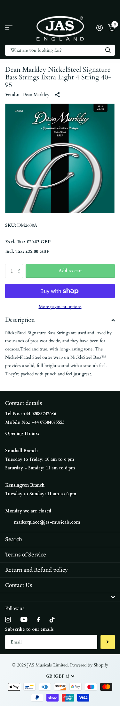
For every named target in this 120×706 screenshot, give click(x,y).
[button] (20, 266)
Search (13, 539)
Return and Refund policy (36, 570)
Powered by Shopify (89, 665)
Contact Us (18, 585)
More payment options (60, 307)
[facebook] (38, 619)
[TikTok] (52, 619)
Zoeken (108, 50)
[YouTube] (23, 619)
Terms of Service (25, 554)
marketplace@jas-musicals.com (47, 522)
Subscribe (107, 642)
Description (20, 320)
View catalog (8, 28)
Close (60, 597)
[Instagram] (8, 619)
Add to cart (70, 271)
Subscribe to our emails (29, 629)
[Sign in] (99, 27)
